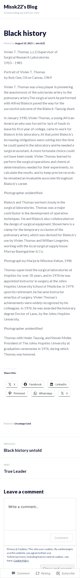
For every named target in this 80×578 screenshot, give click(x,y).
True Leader (15, 468)
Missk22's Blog (20, 7)
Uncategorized (23, 423)
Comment (61, 538)
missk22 (40, 43)
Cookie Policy (21, 560)
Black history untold (23, 447)
